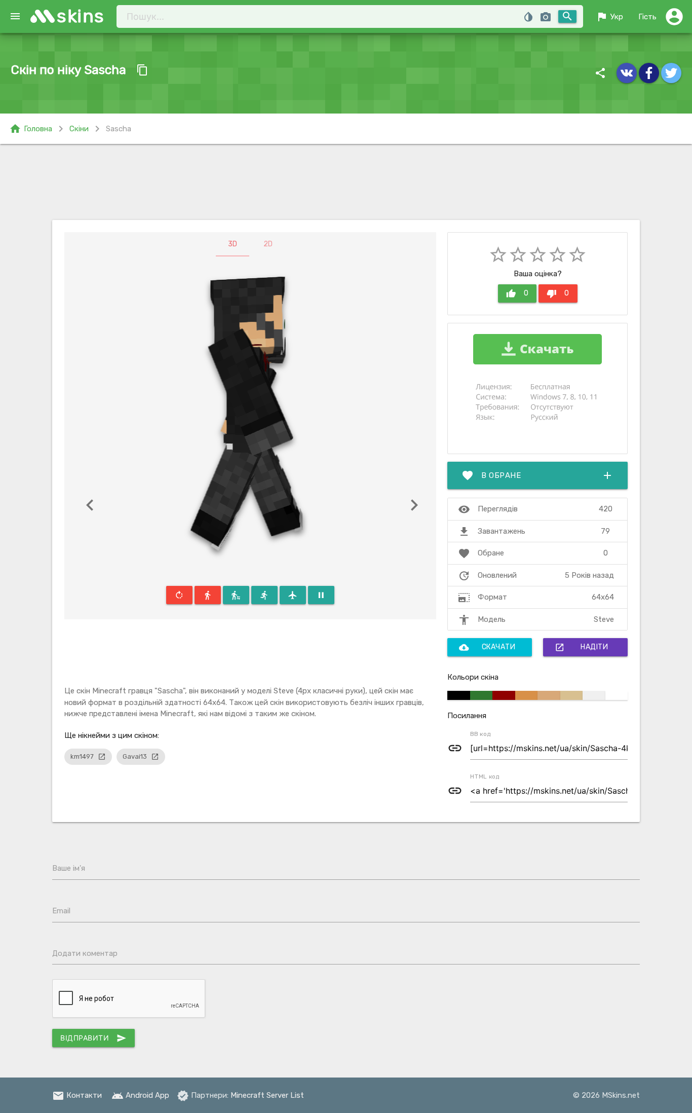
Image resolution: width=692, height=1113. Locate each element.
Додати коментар (85, 953)
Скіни (79, 128)
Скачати (487, 647)
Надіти (581, 647)
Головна (30, 129)
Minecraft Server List (267, 1095)
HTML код (484, 776)
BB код (480, 733)
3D (232, 244)
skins (81, 16)
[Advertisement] (346, 182)
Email (61, 910)
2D (268, 244)
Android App (140, 1095)
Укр (609, 17)
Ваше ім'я (68, 868)
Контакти (77, 1095)
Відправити (93, 1038)
